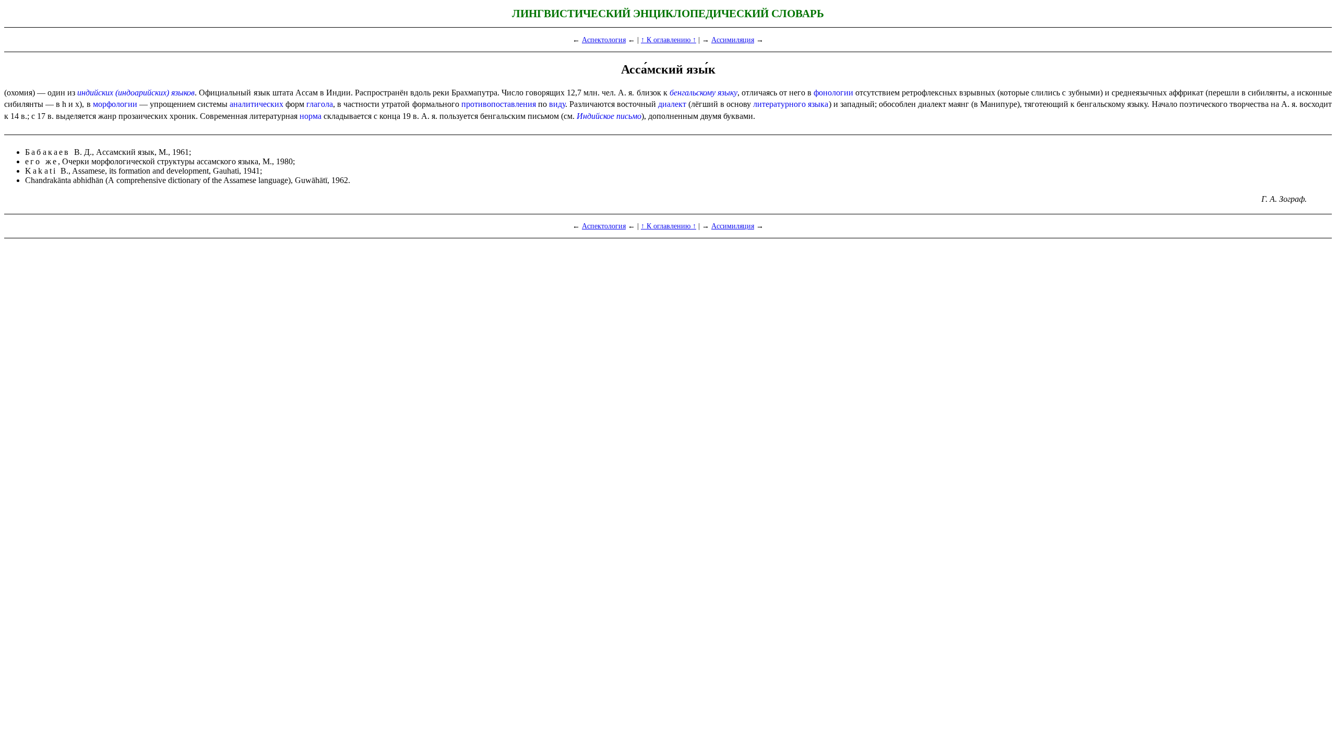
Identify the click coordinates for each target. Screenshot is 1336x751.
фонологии (833, 92)
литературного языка (790, 104)
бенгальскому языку (703, 92)
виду (557, 104)
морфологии (115, 104)
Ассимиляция (732, 39)
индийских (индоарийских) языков (136, 92)
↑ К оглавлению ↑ (668, 39)
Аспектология (604, 39)
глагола (319, 104)
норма (310, 116)
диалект (672, 104)
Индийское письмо (609, 116)
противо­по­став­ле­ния (498, 104)
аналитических (256, 104)
